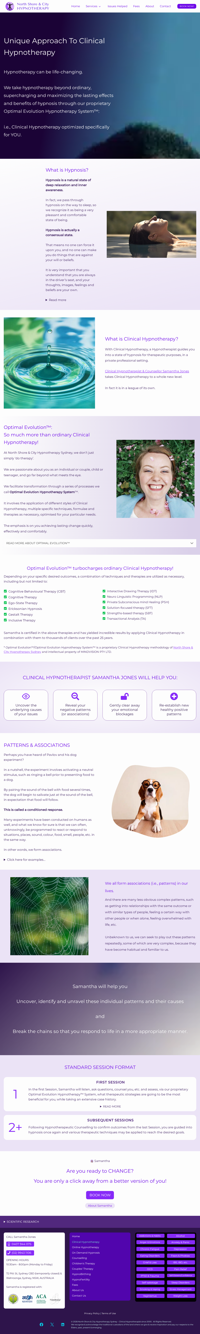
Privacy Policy (92, 1313)
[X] (52, 1324)
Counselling (79, 1258)
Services (91, 6)
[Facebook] (41, 1324)
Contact (165, 6)
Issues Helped (117, 6)
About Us (78, 1290)
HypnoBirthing (81, 1274)
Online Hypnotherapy (85, 1247)
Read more (57, 300)
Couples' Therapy (82, 1268)
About (149, 6)
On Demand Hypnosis (86, 1252)
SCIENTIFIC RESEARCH (23, 1221)
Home (75, 6)
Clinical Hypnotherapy (86, 1241)
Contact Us (79, 1295)
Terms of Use (109, 1313)
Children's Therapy (83, 1263)
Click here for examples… (26, 860)
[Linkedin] (62, 1324)
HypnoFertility (81, 1279)
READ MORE (112, 1106)
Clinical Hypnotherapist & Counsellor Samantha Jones (147, 371)
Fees (136, 6)
